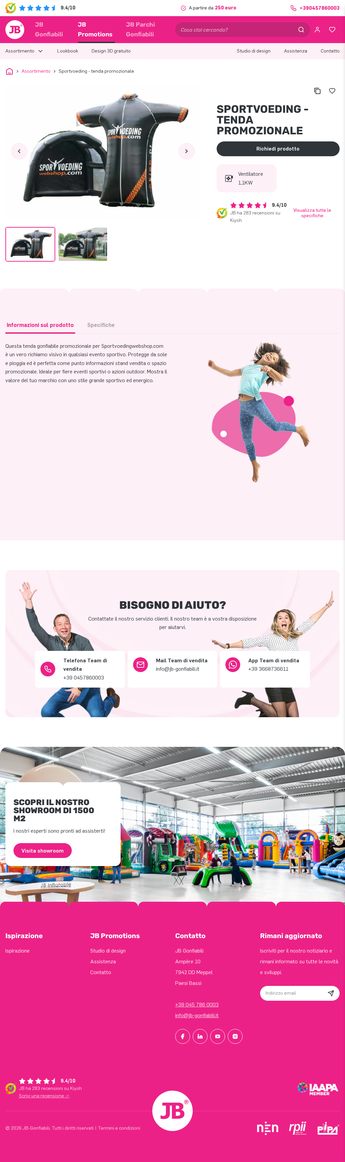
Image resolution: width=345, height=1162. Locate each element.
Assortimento (36, 71)
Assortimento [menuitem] (19, 51)
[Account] (317, 29)
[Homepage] (14, 29)
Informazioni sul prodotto (40, 325)
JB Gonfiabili (49, 29)
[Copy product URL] (317, 91)
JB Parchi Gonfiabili (140, 29)
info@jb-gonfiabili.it (197, 1015)
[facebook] (182, 1036)
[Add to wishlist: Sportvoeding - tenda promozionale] (332, 91)
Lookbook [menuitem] (67, 51)
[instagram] (235, 1036)
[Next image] (186, 151)
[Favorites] (332, 29)
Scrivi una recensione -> (44, 1096)
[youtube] (217, 1036)
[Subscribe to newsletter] (331, 993)
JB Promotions (95, 29)
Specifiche (101, 325)
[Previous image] (19, 151)
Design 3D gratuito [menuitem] (111, 51)
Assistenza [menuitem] (295, 51)
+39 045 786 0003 (197, 1004)
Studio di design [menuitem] (254, 51)
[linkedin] (200, 1036)
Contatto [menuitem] (330, 51)
